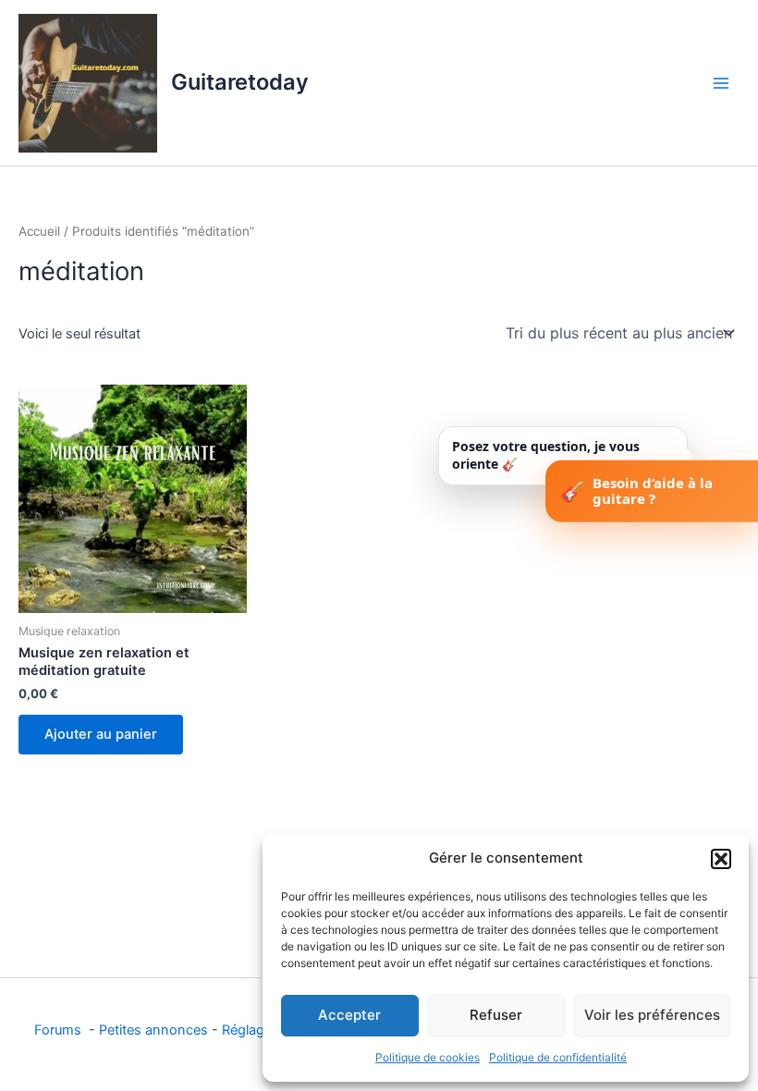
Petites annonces (153, 1030)
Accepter (349, 1015)
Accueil (39, 231)
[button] (721, 859)
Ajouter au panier (100, 734)
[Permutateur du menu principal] (721, 82)
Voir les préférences (652, 1015)
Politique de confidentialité (558, 1057)
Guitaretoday (240, 81)
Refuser (496, 1015)
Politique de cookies (427, 1057)
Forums (59, 1030)
